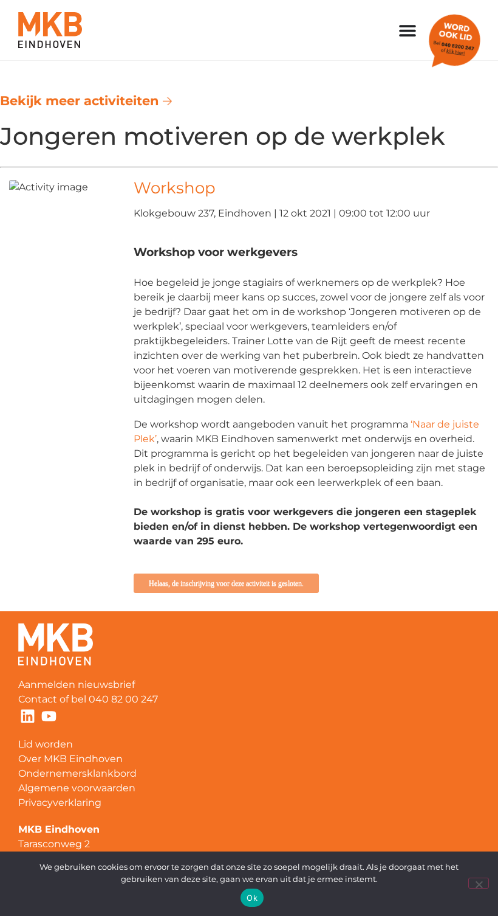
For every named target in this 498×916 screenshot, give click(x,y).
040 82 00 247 (124, 699)
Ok (252, 898)
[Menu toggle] (407, 30)
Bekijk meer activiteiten (81, 100)
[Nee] (478, 883)
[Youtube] (48, 716)
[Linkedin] (27, 716)
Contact (37, 699)
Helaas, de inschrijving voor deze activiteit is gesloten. (226, 583)
